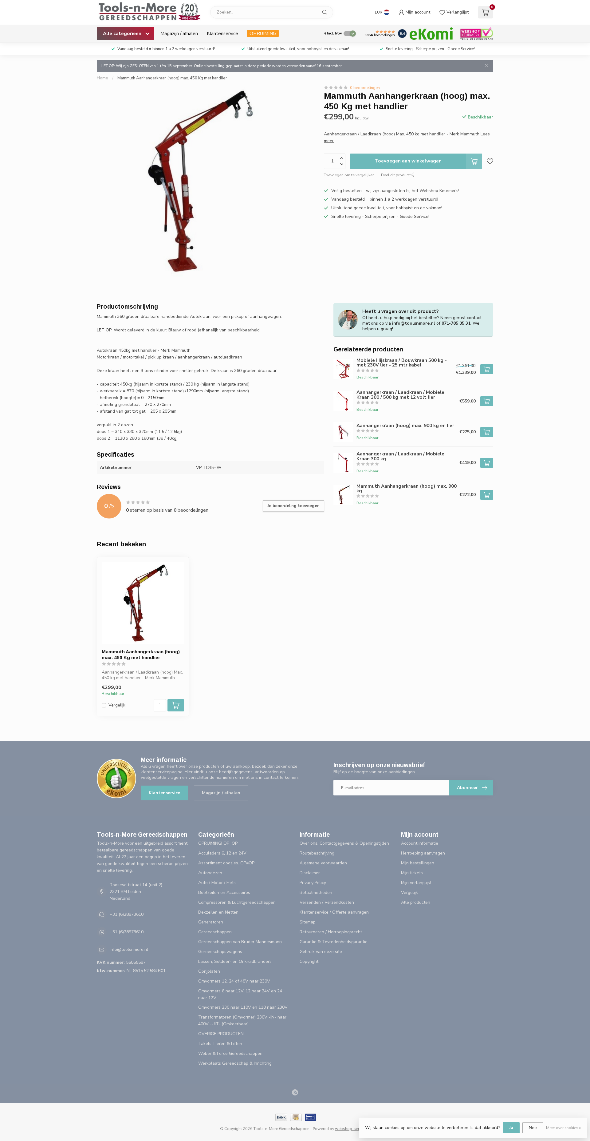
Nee (533, 1128)
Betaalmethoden (316, 892)
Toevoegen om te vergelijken (349, 174)
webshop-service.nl (352, 1128)
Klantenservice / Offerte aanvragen (334, 912)
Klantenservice (222, 33)
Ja (511, 1128)
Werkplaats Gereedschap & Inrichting (235, 1063)
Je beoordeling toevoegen (293, 506)
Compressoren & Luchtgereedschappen (237, 902)
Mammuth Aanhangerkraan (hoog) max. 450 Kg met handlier (172, 78)
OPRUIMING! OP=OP (218, 843)
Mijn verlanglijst (416, 883)
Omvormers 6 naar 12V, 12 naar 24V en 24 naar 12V (240, 994)
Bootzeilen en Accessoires (224, 892)
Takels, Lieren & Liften (220, 1044)
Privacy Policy (313, 883)
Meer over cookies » (563, 1127)
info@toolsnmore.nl (413, 323)
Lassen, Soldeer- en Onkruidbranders (235, 961)
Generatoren (210, 922)
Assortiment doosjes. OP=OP (226, 863)
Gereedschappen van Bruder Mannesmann (240, 942)
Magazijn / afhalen (179, 33)
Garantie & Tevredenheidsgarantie (334, 942)
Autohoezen (210, 873)
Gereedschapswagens (220, 952)
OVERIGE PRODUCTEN (221, 1034)
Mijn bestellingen (417, 863)
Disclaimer (310, 873)
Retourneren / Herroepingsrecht (331, 932)
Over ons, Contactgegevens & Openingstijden (344, 843)
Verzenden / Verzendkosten (327, 902)
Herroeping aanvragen (423, 853)
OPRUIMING (263, 33)
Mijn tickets (412, 873)
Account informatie (419, 843)
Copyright (309, 961)
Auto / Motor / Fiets (217, 883)
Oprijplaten (209, 971)
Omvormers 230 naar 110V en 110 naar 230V (243, 1007)
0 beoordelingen (365, 87)
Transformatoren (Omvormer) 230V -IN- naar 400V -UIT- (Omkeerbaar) (242, 1020)
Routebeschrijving (317, 853)
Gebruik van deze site (321, 952)
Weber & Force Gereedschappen (230, 1053)
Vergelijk (116, 705)
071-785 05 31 (456, 323)
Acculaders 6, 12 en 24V (222, 853)
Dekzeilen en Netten (218, 912)
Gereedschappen (215, 932)
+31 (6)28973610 (127, 914)
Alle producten (415, 902)
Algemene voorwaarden (323, 863)
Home (102, 78)
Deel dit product (396, 174)
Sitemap (308, 922)
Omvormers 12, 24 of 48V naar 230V (234, 981)
